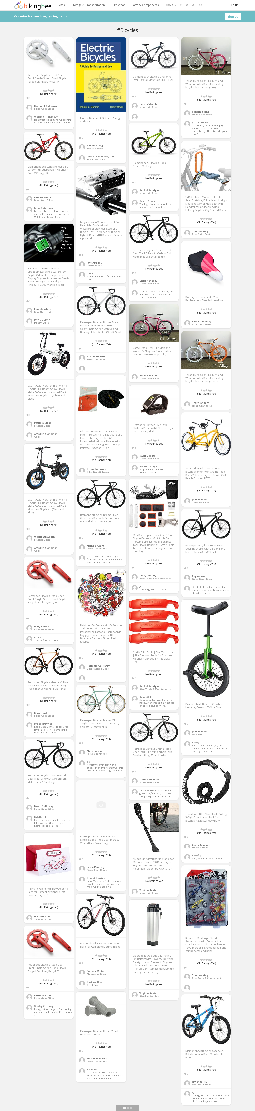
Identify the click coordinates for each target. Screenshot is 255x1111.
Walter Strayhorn (44, 536)
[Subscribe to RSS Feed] (193, 5)
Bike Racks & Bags (98, 668)
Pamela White (42, 197)
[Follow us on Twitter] (187, 5)
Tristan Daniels (96, 356)
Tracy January (200, 402)
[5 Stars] (53, 90)
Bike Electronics (43, 312)
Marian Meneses (149, 779)
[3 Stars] (48, 90)
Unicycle (197, 734)
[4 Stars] (51, 90)
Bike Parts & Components (207, 978)
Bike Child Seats (201, 234)
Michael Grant (95, 545)
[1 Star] (44, 90)
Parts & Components (145, 5)
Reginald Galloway (45, 105)
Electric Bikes (95, 148)
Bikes (62, 5)
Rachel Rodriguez (150, 190)
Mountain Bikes (148, 107)
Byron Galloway (201, 321)
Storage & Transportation (89, 5)
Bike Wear (119, 5)
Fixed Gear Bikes (44, 108)
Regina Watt (199, 576)
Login (234, 5)
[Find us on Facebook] (181, 5)
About (170, 5)
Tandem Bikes (200, 502)
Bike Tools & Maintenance (155, 578)
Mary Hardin (41, 626)
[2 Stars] (46, 90)
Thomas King (95, 145)
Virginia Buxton (148, 889)
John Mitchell (200, 499)
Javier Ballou (94, 262)
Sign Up (233, 16)
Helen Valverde (148, 104)
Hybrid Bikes (94, 265)
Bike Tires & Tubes (98, 471)
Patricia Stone (200, 111)
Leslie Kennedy (148, 280)
